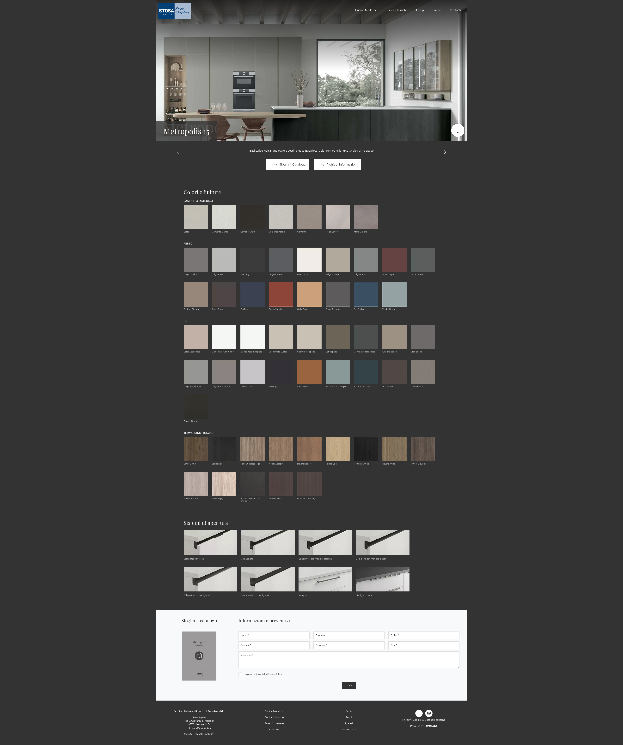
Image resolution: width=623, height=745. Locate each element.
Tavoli (349, 717)
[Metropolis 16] (442, 152)
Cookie (417, 719)
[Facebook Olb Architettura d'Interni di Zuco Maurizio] (419, 713)
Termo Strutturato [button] (199, 433)
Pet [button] (186, 320)
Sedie (349, 711)
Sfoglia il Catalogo (291, 164)
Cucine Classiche (396, 10)
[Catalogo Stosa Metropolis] (199, 656)
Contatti (455, 10)
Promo (437, 10)
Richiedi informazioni (341, 164)
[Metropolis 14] (180, 152)
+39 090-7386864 (201, 727)
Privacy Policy (274, 674)
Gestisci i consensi (435, 719)
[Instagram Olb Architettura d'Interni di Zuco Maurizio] (429, 713)
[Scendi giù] (458, 130)
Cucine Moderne (366, 10)
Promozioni (349, 729)
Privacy (406, 719)
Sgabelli (349, 723)
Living (420, 10)
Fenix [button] (188, 243)
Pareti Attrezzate (274, 723)
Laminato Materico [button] (198, 201)
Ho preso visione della (263, 674)
